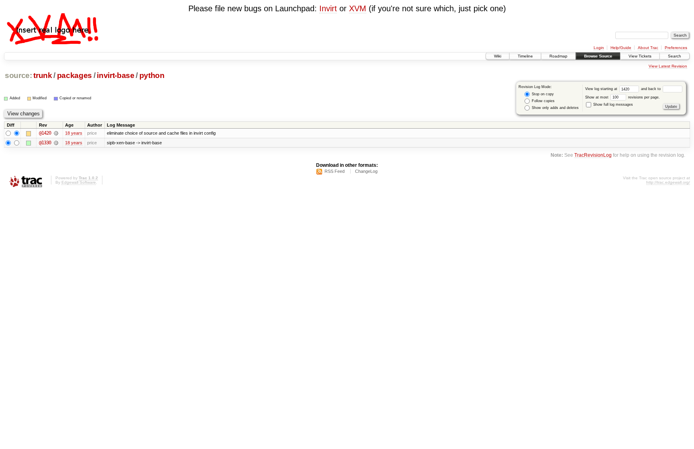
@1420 (45, 133)
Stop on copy (542, 94)
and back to (651, 89)
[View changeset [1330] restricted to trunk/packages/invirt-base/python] (56, 143)
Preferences (676, 47)
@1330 (45, 143)
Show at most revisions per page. (622, 97)
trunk (42, 75)
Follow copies (543, 101)
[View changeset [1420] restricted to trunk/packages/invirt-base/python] (56, 133)
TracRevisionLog (593, 155)
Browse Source (598, 56)
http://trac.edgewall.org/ (668, 182)
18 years (73, 133)
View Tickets (640, 56)
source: (18, 75)
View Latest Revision (668, 66)
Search (674, 56)
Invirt (328, 8)
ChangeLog (366, 171)
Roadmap (558, 56)
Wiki (497, 56)
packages (74, 75)
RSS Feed (335, 171)
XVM (357, 8)
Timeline (525, 56)
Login (599, 47)
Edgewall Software (78, 182)
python (152, 75)
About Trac (648, 47)
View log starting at (601, 89)
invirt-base (115, 75)
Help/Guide (620, 47)
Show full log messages (612, 105)
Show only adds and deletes (555, 108)
